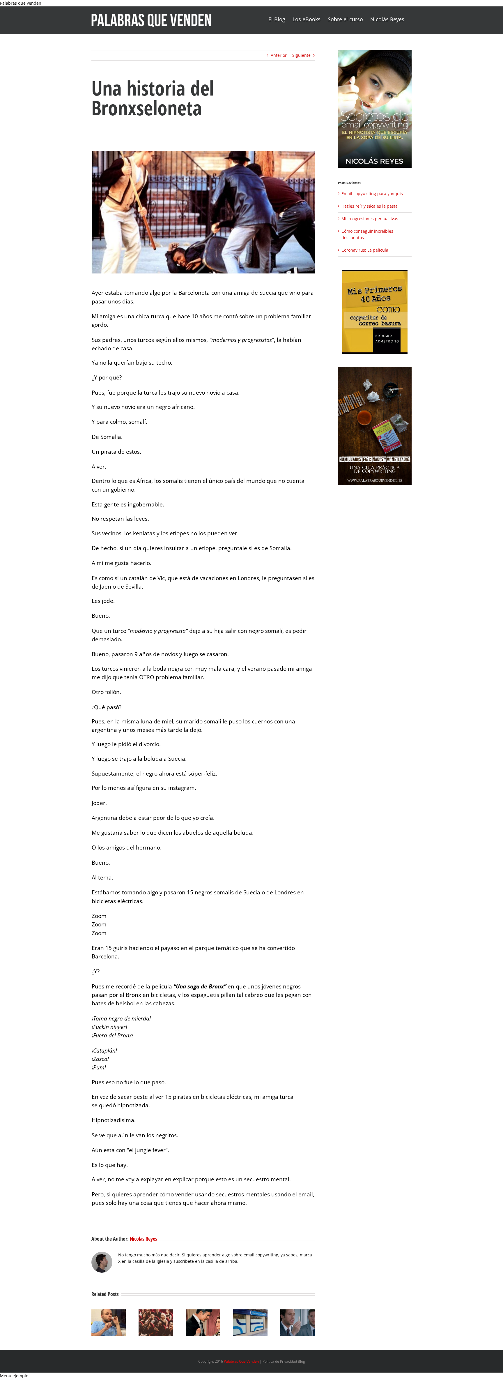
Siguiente (301, 55)
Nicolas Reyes (143, 1238)
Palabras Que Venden (241, 1361)
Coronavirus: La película (364, 250)
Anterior (279, 55)
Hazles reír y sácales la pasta (369, 206)
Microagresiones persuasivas (369, 218)
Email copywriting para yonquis (372, 193)
